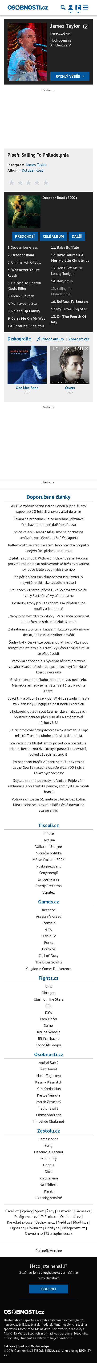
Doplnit (49, 1289)
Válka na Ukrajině (48, 846)
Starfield (48, 922)
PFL (48, 1005)
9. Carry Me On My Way (26, 318)
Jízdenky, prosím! (48, 1197)
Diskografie (19, 339)
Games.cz (48, 901)
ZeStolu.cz (48, 1216)
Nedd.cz (64, 1222)
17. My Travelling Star (69, 309)
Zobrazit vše (79, 338)
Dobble (48, 1165)
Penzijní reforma (48, 885)
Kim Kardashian (48, 1088)
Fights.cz (49, 978)
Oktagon (48, 992)
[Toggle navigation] (85, 7)
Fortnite (48, 949)
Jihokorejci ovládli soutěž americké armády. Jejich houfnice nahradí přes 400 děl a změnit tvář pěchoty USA (48, 717)
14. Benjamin (62, 281)
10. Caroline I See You (26, 325)
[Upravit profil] (85, 27)
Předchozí (25, 236)
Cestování (65, 1211)
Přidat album (52, 338)
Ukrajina (48, 840)
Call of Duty (48, 955)
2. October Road (21, 254)
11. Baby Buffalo (65, 247)
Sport (39, 1211)
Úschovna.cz (45, 1222)
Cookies (23, 1346)
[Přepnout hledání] (63, 7)
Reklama (9, 1346)
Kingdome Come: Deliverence (48, 968)
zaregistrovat (50, 1272)
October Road (33, 170)
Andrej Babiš (48, 1062)
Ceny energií (48, 872)
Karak (48, 1191)
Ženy (50, 1211)
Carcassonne (48, 1138)
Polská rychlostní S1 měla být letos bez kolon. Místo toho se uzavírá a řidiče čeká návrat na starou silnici (49, 805)
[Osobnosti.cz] (28, 7)
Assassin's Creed (48, 916)
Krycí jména (48, 1178)
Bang (48, 1145)
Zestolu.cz (48, 1130)
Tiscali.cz (48, 825)
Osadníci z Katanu (48, 1152)
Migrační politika (49, 853)
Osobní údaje (40, 1346)
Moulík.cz (80, 1222)
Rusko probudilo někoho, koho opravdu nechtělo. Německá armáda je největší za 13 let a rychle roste (48, 685)
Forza (48, 942)
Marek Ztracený (48, 1101)
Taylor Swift (48, 1108)
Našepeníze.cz (73, 1227)
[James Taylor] (27, 51)
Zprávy (27, 1211)
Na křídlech (48, 1184)
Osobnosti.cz (48, 1054)
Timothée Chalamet (48, 1121)
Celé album (53, 236)
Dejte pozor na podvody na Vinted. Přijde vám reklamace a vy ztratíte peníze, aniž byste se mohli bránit (48, 786)
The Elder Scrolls (48, 962)
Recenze (48, 909)
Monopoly (48, 1158)
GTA (48, 929)
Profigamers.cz (26, 1216)
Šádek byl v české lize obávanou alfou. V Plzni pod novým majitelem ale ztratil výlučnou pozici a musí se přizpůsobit (48, 648)
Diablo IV (48, 936)
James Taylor (65, 26)
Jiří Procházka (48, 1038)
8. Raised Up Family (24, 310)
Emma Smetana (48, 1114)
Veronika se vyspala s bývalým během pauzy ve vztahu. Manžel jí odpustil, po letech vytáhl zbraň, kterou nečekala (48, 666)
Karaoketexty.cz (19, 1222)
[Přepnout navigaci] (70, 7)
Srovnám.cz (34, 1233)
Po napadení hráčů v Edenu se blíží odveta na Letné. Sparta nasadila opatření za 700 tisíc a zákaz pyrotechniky (48, 767)
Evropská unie (48, 879)
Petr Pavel (48, 1069)
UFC (48, 986)
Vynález (48, 892)
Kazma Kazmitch (48, 1082)
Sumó (48, 1025)
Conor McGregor (48, 1045)
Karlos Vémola (48, 1032)
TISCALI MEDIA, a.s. (47, 1351)
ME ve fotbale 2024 (48, 859)
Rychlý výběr (68, 76)
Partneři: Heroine (48, 1250)
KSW (48, 1012)
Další (77, 236)
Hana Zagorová (48, 1075)
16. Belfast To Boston (69, 301)
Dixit (48, 1171)
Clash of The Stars (48, 999)
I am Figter (48, 1018)
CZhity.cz (52, 1227)
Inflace (48, 833)
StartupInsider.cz (59, 1233)
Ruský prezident (48, 866)
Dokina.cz (34, 1227)
